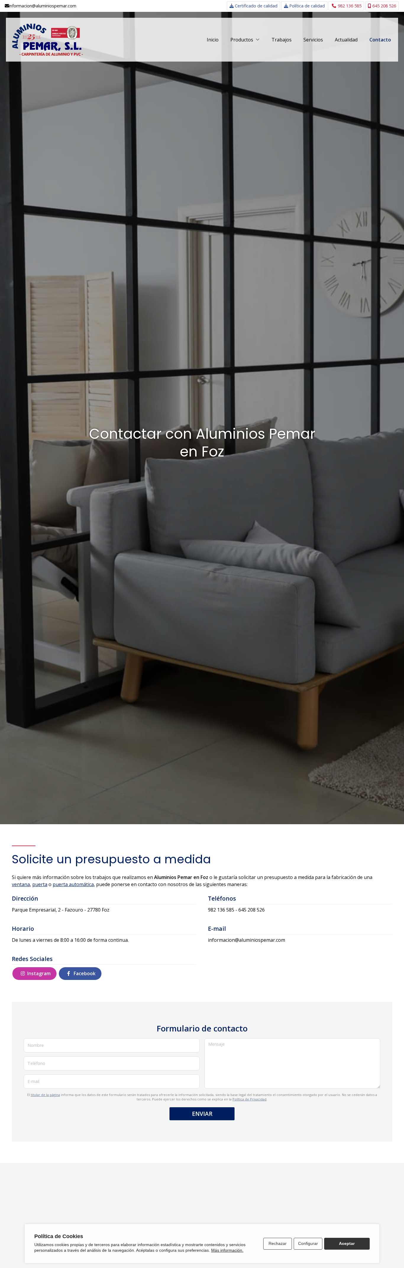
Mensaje (216, 1044)
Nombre (36, 1045)
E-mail (33, 1081)
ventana (21, 884)
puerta (39, 884)
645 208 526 (251, 910)
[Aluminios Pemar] (47, 40)
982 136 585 (221, 910)
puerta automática (73, 884)
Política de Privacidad (249, 1099)
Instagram (39, 973)
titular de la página (45, 1094)
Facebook (84, 973)
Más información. (227, 1250)
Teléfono (36, 1063)
